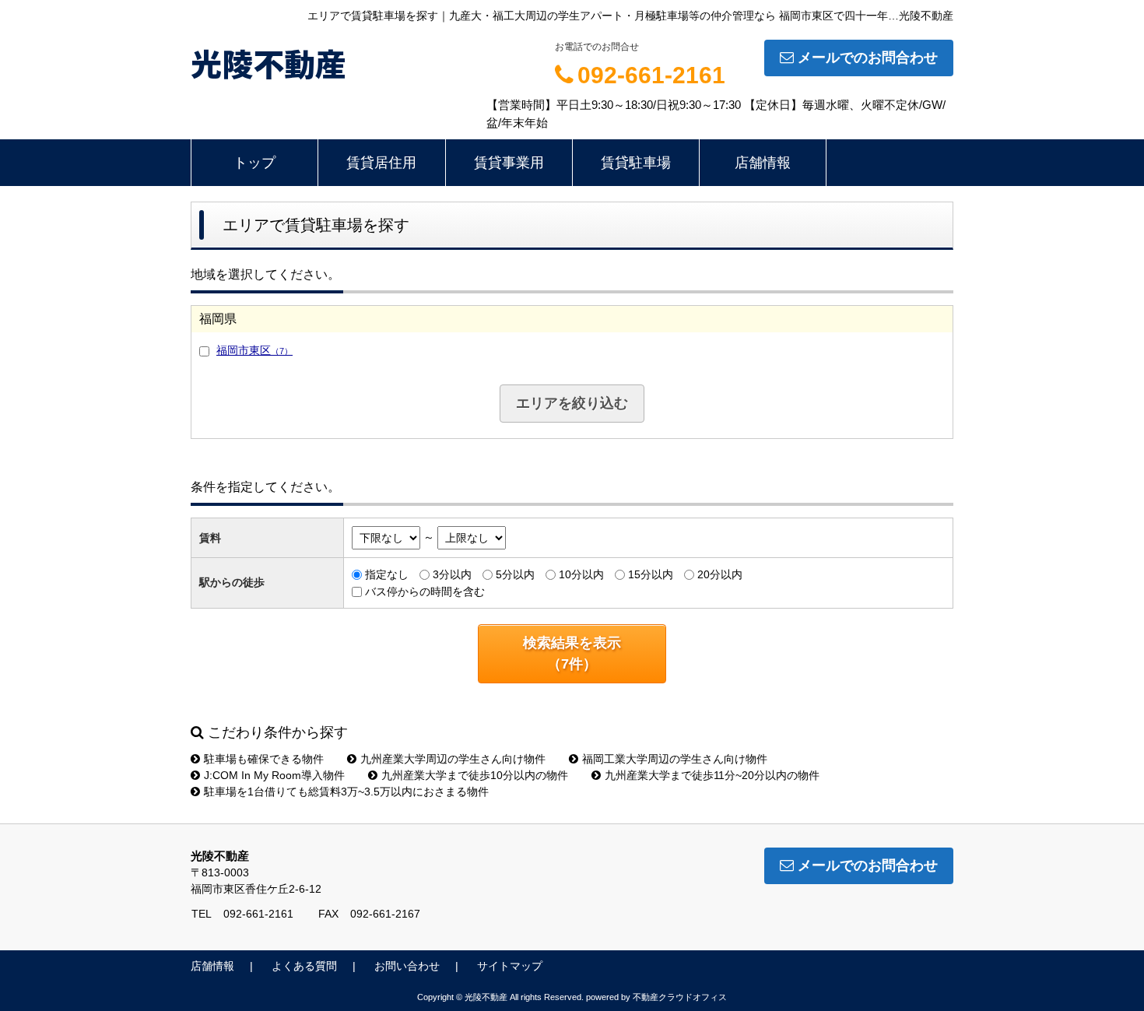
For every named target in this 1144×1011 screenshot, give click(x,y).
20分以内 (719, 574)
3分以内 (452, 574)
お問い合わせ (407, 966)
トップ (254, 162)
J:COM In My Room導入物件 (274, 775)
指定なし (387, 574)
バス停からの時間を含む (425, 591)
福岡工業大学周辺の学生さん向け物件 (674, 759)
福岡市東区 (254, 350)
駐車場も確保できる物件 (264, 759)
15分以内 (650, 574)
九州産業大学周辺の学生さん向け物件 (453, 759)
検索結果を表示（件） (572, 653)
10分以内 (581, 574)
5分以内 (515, 574)
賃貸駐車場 (636, 162)
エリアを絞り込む (572, 403)
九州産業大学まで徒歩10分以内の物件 (474, 775)
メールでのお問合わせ (868, 57)
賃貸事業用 (509, 162)
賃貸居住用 (381, 162)
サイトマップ (509, 966)
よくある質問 (304, 966)
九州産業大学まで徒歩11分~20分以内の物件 (712, 775)
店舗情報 (763, 162)
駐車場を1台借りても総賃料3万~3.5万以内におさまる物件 (346, 791)
